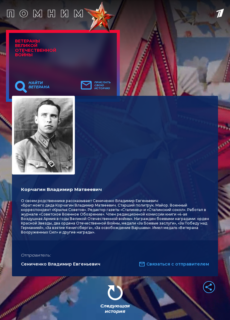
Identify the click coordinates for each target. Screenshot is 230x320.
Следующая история (115, 308)
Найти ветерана (39, 85)
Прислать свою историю (102, 85)
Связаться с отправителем (177, 264)
